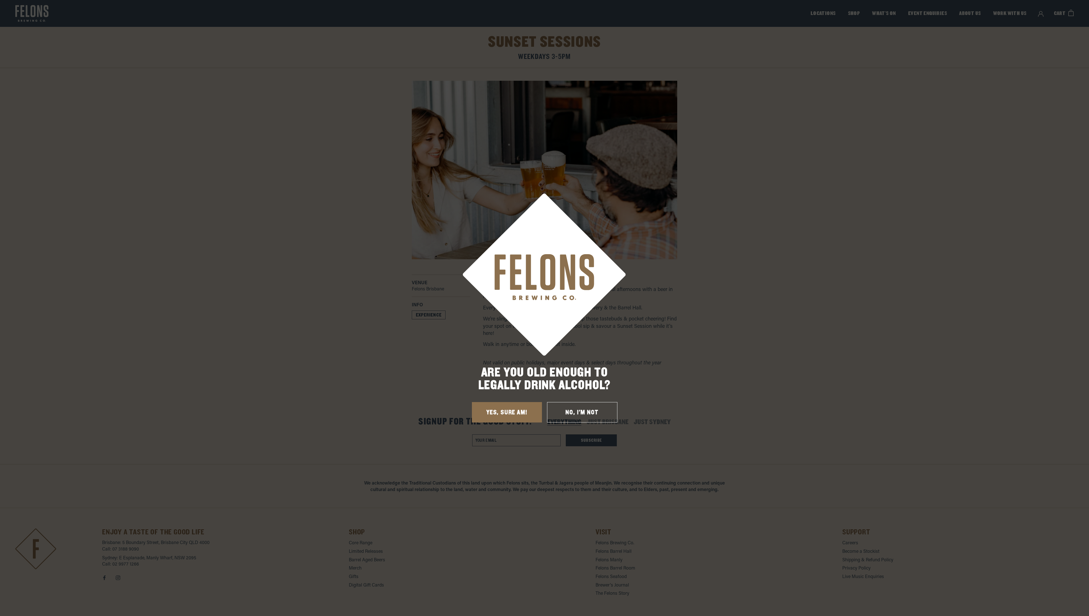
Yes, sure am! (506, 412)
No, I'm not (582, 412)
